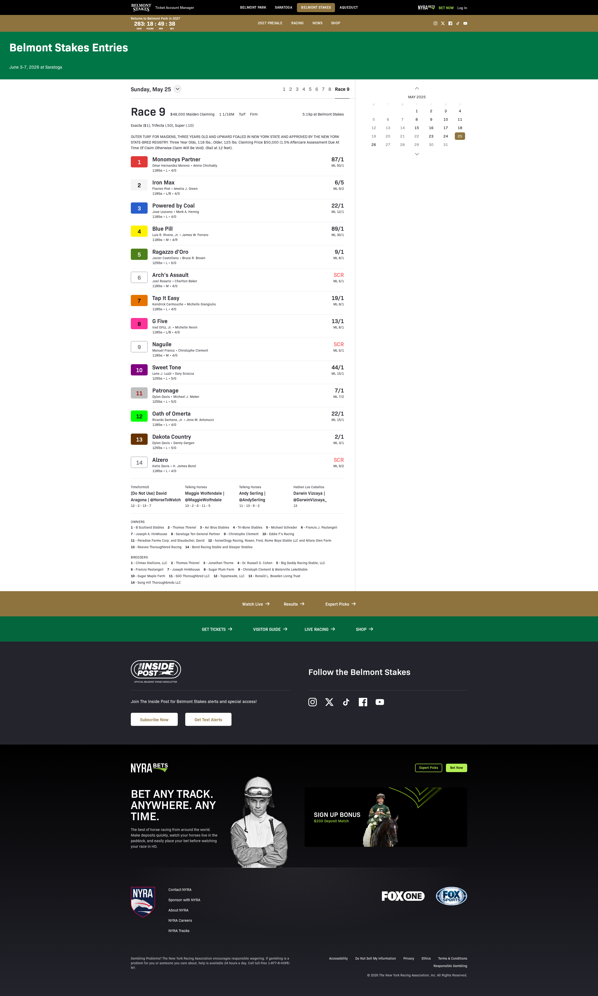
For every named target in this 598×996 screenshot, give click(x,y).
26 (373, 144)
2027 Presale (270, 22)
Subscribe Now (154, 719)
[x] (443, 23)
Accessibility (338, 958)
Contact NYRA (180, 889)
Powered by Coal (173, 205)
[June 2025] (417, 154)
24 (445, 136)
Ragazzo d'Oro (170, 251)
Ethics (426, 958)
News (317, 22)
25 (460, 136)
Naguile (161, 344)
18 (460, 127)
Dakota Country (171, 436)
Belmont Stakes (316, 7)
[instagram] (435, 23)
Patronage (165, 390)
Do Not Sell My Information (375, 958)
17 (445, 127)
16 (431, 127)
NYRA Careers (180, 920)
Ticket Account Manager (174, 7)
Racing (297, 22)
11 (460, 119)
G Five (159, 321)
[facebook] (450, 23)
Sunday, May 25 (151, 89)
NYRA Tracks (178, 930)
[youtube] (465, 23)
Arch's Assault (170, 274)
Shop (335, 22)
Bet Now (446, 7)
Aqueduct (349, 7)
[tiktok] (458, 23)
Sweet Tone (166, 367)
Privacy (408, 958)
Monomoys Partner (176, 159)
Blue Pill (162, 228)
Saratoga (283, 7)
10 (445, 119)
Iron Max (163, 182)
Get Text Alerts (208, 719)
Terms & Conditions (452, 958)
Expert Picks (428, 767)
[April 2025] (417, 88)
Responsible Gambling (450, 966)
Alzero (160, 459)
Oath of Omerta (171, 413)
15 (416, 127)
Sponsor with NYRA (184, 899)
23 (431, 136)
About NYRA (178, 910)
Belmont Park (253, 7)
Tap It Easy (165, 297)
